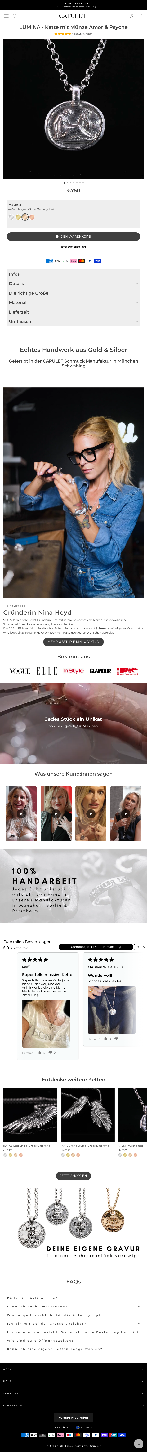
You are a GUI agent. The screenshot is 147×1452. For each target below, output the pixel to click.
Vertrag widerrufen (73, 1417)
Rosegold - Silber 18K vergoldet (32, 217)
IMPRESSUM (13, 1405)
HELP (7, 1381)
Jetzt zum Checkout (73, 247)
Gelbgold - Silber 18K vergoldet (18, 217)
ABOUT (8, 1369)
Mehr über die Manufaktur (73, 642)
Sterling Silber (11, 217)
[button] (63, 33)
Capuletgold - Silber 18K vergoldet (25, 217)
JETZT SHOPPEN (73, 1176)
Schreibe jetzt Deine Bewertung (96, 947)
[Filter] (138, 947)
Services (11, 1393)
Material (31, 207)
